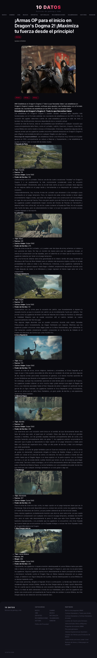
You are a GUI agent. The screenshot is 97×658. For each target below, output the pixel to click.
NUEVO (4, 15)
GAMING (12, 15)
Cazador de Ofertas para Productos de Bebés (77, 636)
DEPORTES (34, 15)
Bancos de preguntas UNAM (74, 610)
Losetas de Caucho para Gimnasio (76, 621)
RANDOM (92, 15)
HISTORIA (83, 15)
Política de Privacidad (42, 624)
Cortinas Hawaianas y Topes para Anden (78, 613)
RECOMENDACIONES (58, 15)
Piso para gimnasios (71, 629)
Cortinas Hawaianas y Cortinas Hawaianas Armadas (78, 617)
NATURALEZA (44, 15)
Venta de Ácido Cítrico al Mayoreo (76, 623)
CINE (18, 15)
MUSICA (25, 15)
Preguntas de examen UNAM (74, 626)
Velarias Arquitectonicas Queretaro (76, 632)
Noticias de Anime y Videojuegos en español (76, 643)
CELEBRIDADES (73, 15)
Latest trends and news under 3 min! (76, 639)
